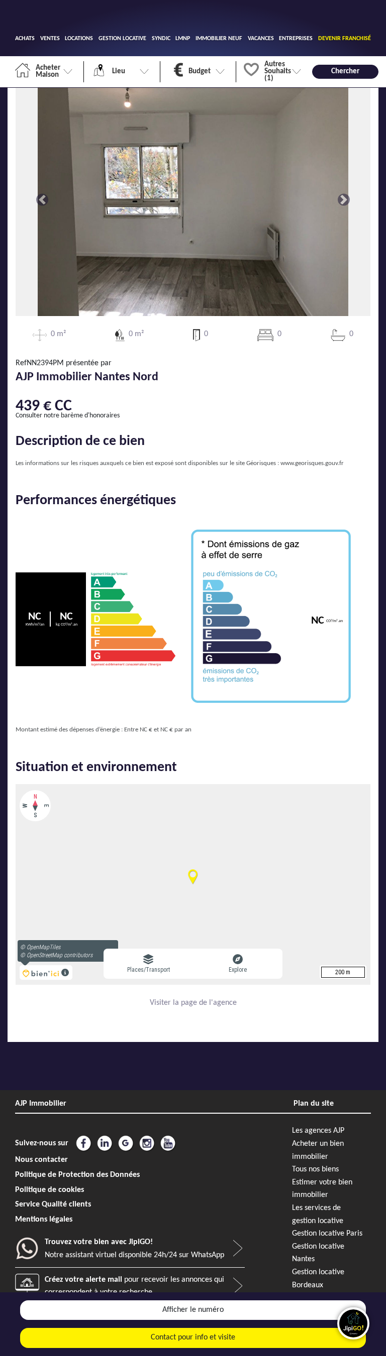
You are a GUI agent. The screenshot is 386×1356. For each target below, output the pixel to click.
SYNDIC (161, 39)
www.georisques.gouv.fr (312, 463)
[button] (42, 199)
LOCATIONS (79, 39)
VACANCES (261, 39)
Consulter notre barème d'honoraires (68, 415)
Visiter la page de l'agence (193, 1003)
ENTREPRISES (296, 39)
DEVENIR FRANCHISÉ (344, 39)
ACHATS (25, 39)
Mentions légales (43, 1220)
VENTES (50, 39)
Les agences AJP (318, 1131)
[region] (193, 884)
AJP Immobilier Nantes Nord (87, 377)
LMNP (182, 39)
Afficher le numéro (193, 1310)
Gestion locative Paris (327, 1234)
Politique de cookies (49, 1190)
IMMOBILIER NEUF (219, 39)
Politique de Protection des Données (77, 1175)
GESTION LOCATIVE (122, 39)
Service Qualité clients (53, 1204)
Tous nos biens (315, 1169)
